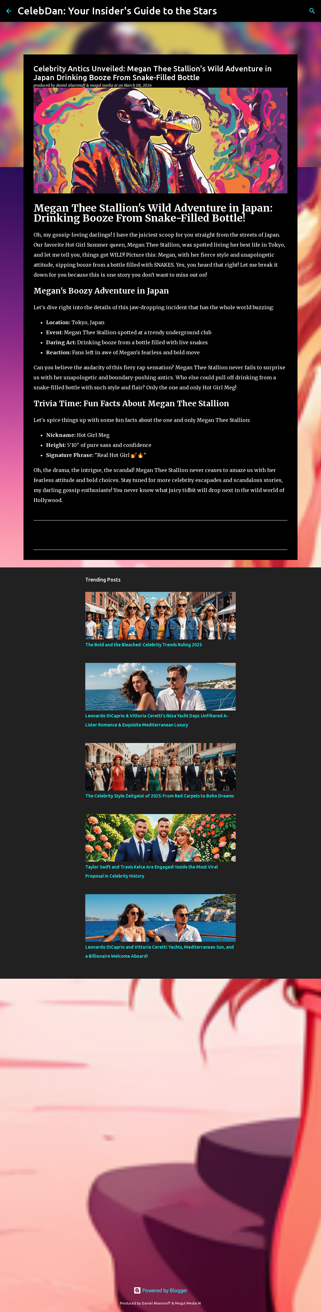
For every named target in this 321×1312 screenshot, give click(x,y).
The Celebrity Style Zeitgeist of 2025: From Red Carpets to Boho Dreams (159, 795)
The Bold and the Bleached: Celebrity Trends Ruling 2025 (143, 644)
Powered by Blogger (164, 1290)
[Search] (312, 10)
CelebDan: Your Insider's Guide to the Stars (117, 10)
